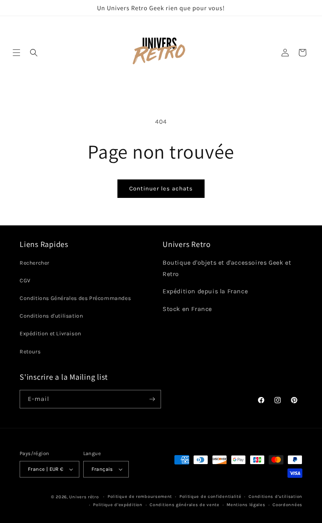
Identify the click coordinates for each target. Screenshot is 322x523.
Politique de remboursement (140, 496)
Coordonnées (287, 504)
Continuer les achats (161, 188)
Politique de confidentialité (210, 496)
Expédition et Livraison (50, 333)
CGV (25, 280)
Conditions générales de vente (184, 504)
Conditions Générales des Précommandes (75, 298)
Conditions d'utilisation (51, 316)
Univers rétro (84, 496)
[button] (16, 52)
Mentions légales (246, 504)
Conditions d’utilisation (275, 496)
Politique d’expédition (117, 504)
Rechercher (34, 263)
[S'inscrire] (152, 399)
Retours (30, 351)
